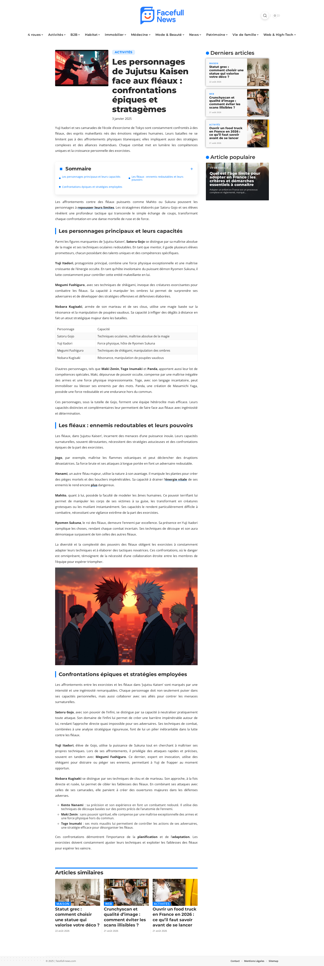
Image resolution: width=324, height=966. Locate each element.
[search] (265, 15)
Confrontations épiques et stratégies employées (92, 187)
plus (94, 485)
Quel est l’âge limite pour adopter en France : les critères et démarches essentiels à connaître (235, 179)
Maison (63, 904)
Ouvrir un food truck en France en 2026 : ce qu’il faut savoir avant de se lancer (225, 133)
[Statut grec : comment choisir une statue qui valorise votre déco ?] (77, 892)
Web (108, 904)
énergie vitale (176, 479)
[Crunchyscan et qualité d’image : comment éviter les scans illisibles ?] (126, 892)
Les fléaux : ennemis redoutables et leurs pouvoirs (157, 178)
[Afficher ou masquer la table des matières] (142, 169)
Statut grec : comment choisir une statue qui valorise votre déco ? (226, 72)
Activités (123, 52)
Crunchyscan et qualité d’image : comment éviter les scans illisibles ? (224, 102)
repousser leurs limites (96, 207)
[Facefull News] (162, 15)
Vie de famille (219, 167)
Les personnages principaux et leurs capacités (91, 176)
